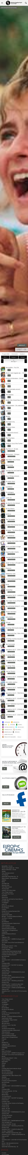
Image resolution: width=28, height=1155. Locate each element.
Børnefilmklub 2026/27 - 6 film (9, 946)
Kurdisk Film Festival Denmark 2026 (11, 911)
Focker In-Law (5, 1106)
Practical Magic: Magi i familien (9, 1020)
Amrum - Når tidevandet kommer (10, 1143)
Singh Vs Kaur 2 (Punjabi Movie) (10, 930)
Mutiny (3, 881)
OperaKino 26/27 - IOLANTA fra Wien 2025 (12, 984)
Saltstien (4, 880)
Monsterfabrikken (6, 1070)
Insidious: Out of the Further (9, 890)
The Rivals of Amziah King (8, 1028)
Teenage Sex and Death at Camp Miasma (12, 899)
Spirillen (4, 871)
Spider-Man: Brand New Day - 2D (10, 876)
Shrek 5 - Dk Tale (6, 1145)
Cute (3, 1040)
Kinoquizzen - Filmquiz (7, 947)
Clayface (4, 1084)
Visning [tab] (22, 357)
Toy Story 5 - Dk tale (7, 918)
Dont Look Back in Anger (8, 927)
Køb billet (22, 345)
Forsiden (4, 1153)
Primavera (4, 1027)
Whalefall (4, 1077)
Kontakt (16, 354)
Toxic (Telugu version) (7, 892)
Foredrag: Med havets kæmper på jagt (11, 951)
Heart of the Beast (6, 1051)
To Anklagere (5, 902)
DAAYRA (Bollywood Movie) (9, 934)
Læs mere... (7, 854)
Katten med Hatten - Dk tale (9, 1124)
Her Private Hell (5, 1079)
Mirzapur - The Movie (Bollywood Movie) (12, 916)
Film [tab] (5, 357)
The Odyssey (5, 875)
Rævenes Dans (5, 885)
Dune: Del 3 (4, 1119)
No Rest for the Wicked (7, 906)
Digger (3, 1065)
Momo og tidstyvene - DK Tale (9, 1091)
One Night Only (5, 883)
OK (4, 768)
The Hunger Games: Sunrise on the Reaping (12, 1103)
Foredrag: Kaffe (6, 963)
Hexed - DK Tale (6, 1108)
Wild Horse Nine (6, 1110)
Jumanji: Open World (7, 1115)
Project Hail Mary (6, 949)
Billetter (16, 820)
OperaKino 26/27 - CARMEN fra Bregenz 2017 (13, 939)
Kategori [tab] (13, 357)
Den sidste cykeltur (6, 975)
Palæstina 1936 (6, 937)
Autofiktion (4, 895)
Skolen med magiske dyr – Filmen (10, 868)
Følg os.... (6, 803)
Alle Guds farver (6, 1023)
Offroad (4, 958)
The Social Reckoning (7, 1073)
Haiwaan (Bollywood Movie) (9, 928)
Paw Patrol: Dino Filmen (8, 894)
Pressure (4, 920)
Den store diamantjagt (7, 1072)
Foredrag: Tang (5, 968)
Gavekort (9, 354)
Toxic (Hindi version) (7, 887)
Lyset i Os (4, 904)
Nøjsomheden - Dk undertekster (10, 878)
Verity (3, 1066)
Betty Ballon (5, 940)
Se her (6, 787)
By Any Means (5, 907)
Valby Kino (9, 1)
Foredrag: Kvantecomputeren (9, 954)
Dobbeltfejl (4, 932)
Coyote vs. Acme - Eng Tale (9, 1025)
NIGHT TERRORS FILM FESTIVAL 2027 (11, 986)
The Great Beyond (6, 1096)
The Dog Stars (5, 888)
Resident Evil (5, 1042)
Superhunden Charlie (7, 914)
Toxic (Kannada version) (8, 873)
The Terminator (5, 913)
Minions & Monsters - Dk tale (9, 869)
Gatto (3, 1138)
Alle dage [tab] (13, 361)
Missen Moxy (5, 1094)
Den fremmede (5, 956)
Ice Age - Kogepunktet (7, 1131)
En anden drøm (5, 901)
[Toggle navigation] (25, 3)
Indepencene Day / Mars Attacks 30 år (11, 953)
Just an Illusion (5, 970)
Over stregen (5, 1093)
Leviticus (21, 349)
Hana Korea (5, 897)
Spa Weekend (5, 921)
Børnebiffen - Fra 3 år (7, 866)
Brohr (3, 935)
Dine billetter (23, 354)
